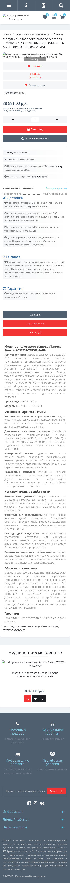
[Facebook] (28, 802)
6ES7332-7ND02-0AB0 (14, 630)
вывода (36, 626)
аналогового (24, 626)
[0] (45, 18)
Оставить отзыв (37, 85)
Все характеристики (56, 188)
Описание (35, 314)
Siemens (45, 626)
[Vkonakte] (41, 802)
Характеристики (35, 323)
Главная (7, 33)
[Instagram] (34, 802)
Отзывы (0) (35, 332)
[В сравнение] (42, 698)
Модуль (13, 626)
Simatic (54, 626)
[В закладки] (35, 698)
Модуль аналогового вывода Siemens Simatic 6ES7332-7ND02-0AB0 (35, 674)
